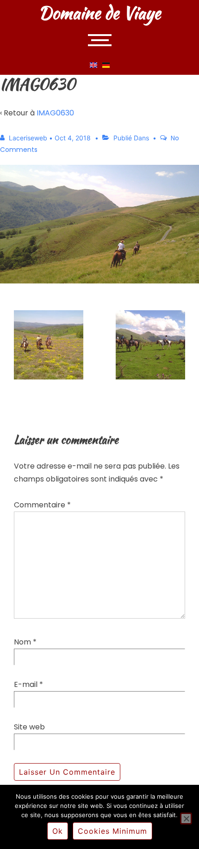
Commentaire (42, 505)
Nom (22, 642)
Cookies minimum (112, 831)
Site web (29, 727)
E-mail (25, 684)
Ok (57, 831)
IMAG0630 (55, 113)
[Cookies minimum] (186, 819)
